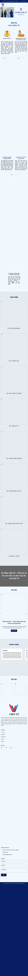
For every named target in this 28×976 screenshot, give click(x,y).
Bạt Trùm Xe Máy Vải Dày (14, 491)
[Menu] (26, 5)
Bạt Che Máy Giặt (14, 361)
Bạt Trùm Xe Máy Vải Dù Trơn (14, 523)
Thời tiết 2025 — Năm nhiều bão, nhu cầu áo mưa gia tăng (14, 622)
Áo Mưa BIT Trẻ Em (14, 556)
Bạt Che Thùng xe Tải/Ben (13, 393)
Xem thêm (14, 630)
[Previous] (1, 613)
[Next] (26, 613)
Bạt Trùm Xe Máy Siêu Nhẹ (14, 458)
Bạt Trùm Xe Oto (14, 426)
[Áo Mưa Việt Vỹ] (9, 5)
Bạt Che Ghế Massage (14, 328)
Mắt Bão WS (22, 883)
